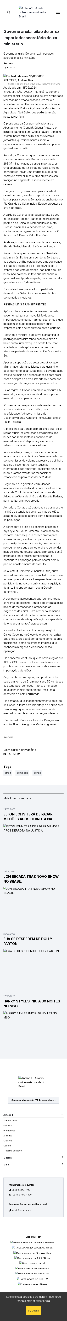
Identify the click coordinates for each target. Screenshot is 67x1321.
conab (37, 772)
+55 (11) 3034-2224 (21, 1190)
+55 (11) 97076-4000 (22, 1195)
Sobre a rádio (10, 1120)
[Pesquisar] (8, 12)
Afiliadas (7, 1135)
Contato (7, 1145)
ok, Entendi (34, 1310)
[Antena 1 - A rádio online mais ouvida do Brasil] (33, 12)
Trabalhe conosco (12, 1150)
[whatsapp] (14, 754)
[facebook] (4, 754)
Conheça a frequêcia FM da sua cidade (32, 1100)
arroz (8, 772)
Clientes (7, 1140)
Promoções (9, 1130)
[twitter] (9, 754)
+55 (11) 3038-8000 (21, 1210)
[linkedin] (19, 754)
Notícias (7, 1125)
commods (22, 772)
